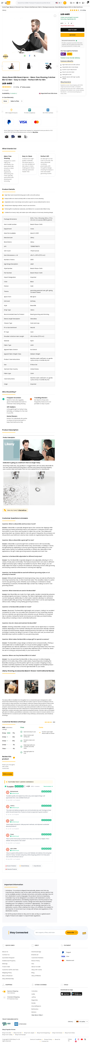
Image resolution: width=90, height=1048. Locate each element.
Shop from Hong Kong (43, 1033)
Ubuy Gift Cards (36, 970)
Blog (32, 973)
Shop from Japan (29, 1033)
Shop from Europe (20, 1034)
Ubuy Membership (8, 979)
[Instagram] (78, 1039)
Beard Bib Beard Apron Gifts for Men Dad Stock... (69, 7)
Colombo (34, 991)
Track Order (6, 967)
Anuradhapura (36, 1006)
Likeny (4, 10)
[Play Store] (77, 994)
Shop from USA (6, 1033)
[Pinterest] (75, 1041)
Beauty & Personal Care (17, 7)
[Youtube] (82, 1039)
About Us (5, 952)
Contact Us (5, 955)
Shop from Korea (57, 1033)
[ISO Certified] (19, 1024)
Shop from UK (17, 1033)
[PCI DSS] (6, 1024)
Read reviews (48, 786)
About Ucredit (35, 967)
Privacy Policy (48, 1039)
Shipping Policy (7, 973)
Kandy (33, 1003)
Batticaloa (34, 1009)
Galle (33, 994)
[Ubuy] (7, 2)
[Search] (64, 2)
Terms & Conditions (35, 1039)
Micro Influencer (7, 976)
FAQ (32, 964)
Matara (33, 1012)
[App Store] (66, 994)
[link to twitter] (34, 56)
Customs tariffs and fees (10, 970)
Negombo (34, 1000)
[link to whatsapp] (25, 56)
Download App (36, 952)
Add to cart (72, 30)
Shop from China (70, 1033)
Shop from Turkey (7, 1034)
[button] (72, 3)
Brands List (34, 955)
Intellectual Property (8, 961)
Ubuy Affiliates (36, 976)
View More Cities (36, 1015)
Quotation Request (8, 958)
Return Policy (35, 961)
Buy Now (35, 132)
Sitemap (4, 964)
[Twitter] (85, 1039)
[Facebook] (75, 1039)
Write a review (7, 774)
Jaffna (33, 997)
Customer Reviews (37, 958)
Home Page (5, 7)
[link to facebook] (29, 56)
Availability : (6, 93)
